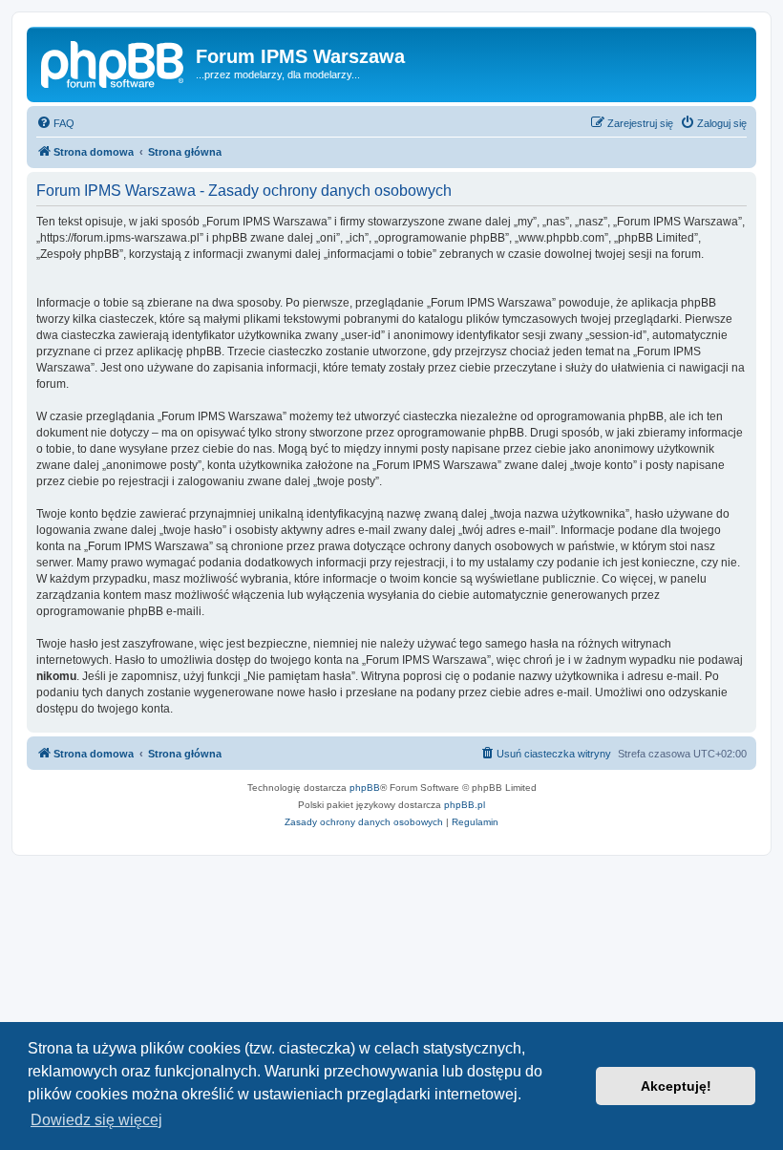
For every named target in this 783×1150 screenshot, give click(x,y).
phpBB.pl (464, 804)
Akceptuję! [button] (676, 1086)
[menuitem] (55, 123)
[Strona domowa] (114, 62)
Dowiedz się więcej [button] (96, 1120)
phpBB (364, 787)
